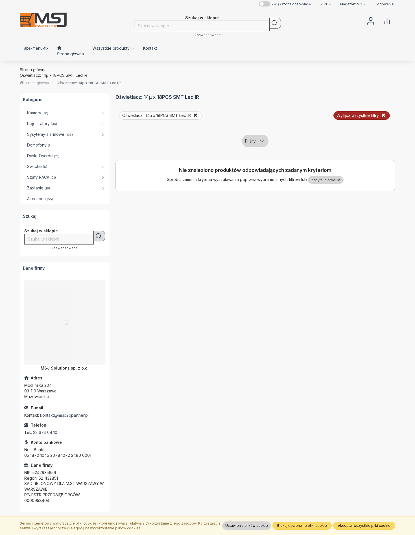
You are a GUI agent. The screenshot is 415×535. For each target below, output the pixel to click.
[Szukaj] (275, 23)
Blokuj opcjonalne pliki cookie (302, 525)
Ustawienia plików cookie (246, 525)
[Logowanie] (370, 20)
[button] (326, 4)
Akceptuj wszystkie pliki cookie (364, 525)
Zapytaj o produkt (325, 180)
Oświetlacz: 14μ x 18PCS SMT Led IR (88, 83)
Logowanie (384, 4)
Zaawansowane (208, 35)
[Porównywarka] (387, 20)
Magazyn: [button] (351, 4)
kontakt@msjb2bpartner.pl (64, 415)
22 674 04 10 (45, 432)
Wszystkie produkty (111, 48)
